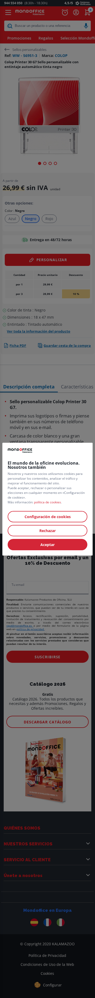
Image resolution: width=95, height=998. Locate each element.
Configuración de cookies (48, 516)
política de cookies (47, 502)
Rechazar (47, 530)
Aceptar (47, 544)
